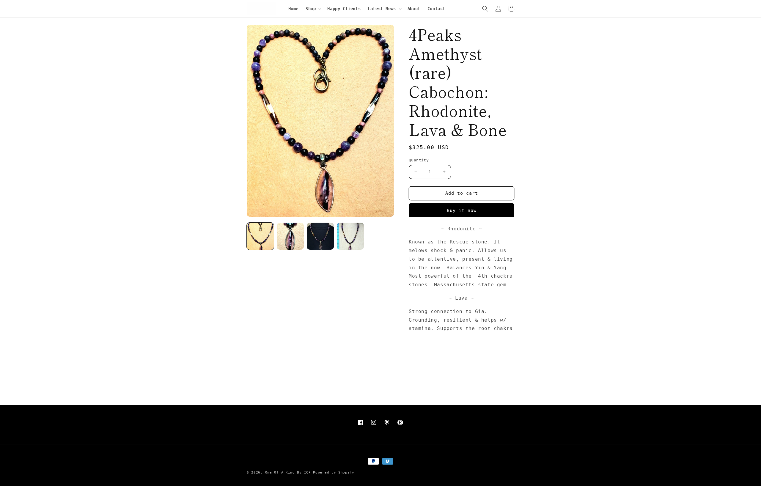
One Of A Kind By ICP (288, 472)
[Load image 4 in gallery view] (350, 236)
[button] (313, 8)
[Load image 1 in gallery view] (260, 236)
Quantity (419, 160)
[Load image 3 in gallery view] (320, 236)
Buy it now (462, 210)
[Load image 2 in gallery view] (290, 236)
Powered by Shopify (333, 472)
